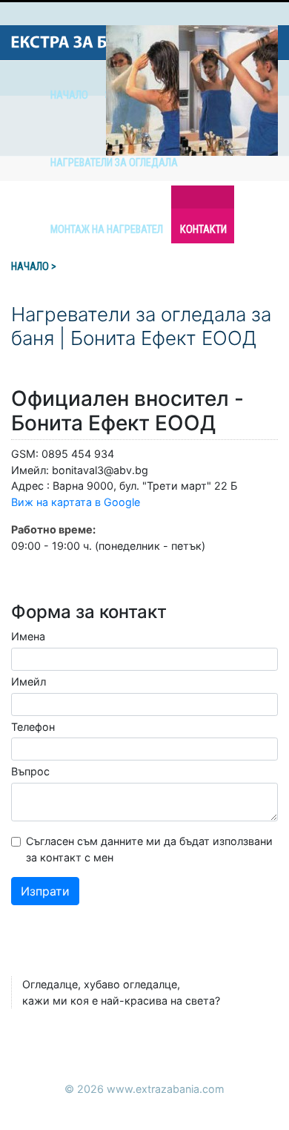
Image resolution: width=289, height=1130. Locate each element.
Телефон (33, 726)
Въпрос (30, 771)
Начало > (33, 266)
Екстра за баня (77, 42)
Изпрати (45, 891)
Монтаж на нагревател (106, 229)
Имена (28, 636)
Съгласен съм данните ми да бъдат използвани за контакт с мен (149, 849)
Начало (69, 95)
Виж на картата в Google (75, 502)
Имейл (28, 681)
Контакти (203, 229)
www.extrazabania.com (166, 1089)
